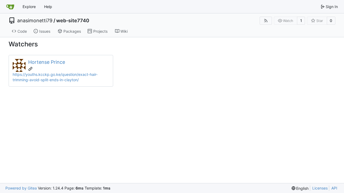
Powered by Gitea (21, 188)
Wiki (124, 31)
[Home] (10, 7)
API (334, 188)
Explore (29, 6)
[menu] (300, 188)
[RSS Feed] (266, 21)
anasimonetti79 (34, 20)
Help (48, 6)
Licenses (320, 188)
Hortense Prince (46, 62)
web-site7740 (72, 20)
